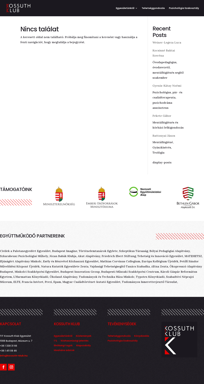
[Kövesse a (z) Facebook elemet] (3, 367)
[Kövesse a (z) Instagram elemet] (11, 367)
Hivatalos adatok (64, 350)
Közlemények (83, 336)
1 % (55, 341)
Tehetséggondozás (153, 8)
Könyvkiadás (141, 336)
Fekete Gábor (162, 116)
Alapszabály (83, 345)
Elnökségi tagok (63, 345)
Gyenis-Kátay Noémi (167, 85)
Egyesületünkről (125, 8)
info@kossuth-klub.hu (14, 355)
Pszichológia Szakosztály (184, 8)
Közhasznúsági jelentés (74, 341)
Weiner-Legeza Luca (167, 42)
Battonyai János (164, 135)
